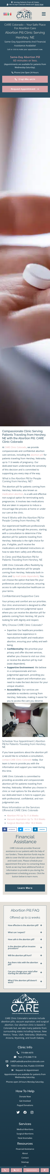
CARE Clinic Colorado (15, 447)
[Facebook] (25, 1112)
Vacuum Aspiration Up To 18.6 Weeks (26, 819)
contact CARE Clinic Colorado (17, 759)
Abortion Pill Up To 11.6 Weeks (22, 815)
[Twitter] (18, 1112)
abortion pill (37, 454)
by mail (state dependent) (26, 576)
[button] (9, 829)
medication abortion (12, 494)
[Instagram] (32, 1112)
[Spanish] (10, 13)
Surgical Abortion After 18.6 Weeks (24, 822)
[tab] (25, 925)
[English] (5, 13)
